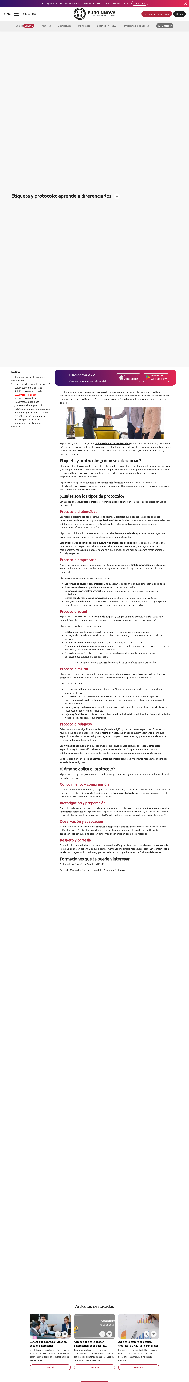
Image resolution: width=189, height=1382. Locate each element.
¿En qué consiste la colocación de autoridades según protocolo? (123, 662)
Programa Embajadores (136, 25)
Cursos (24, 25)
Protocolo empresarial (29, 391)
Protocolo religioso (27, 401)
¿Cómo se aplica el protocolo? (28, 405)
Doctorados (84, 25)
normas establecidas (118, 443)
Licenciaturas (64, 25)
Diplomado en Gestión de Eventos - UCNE (82, 864)
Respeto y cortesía (27, 419)
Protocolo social (25, 394)
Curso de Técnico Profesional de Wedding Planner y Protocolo (92, 870)
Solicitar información (158, 14)
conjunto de (100, 443)
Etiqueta (64, 466)
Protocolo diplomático (29, 387)
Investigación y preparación (31, 412)
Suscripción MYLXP (107, 25)
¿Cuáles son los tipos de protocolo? (30, 384)
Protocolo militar (26, 398)
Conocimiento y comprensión (32, 409)
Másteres (46, 25)
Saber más (139, 3)
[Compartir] (58, 1334)
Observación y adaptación (31, 416)
